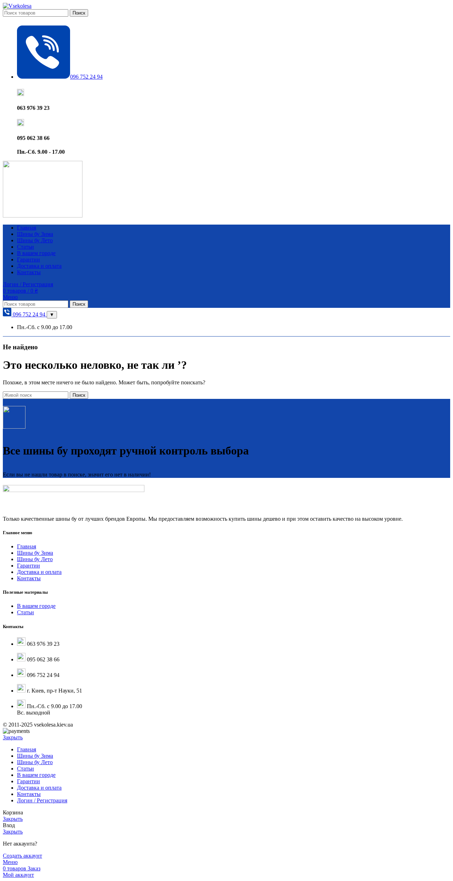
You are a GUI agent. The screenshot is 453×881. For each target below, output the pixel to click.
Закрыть (13, 737)
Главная (26, 546)
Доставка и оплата (39, 572)
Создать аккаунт (22, 856)
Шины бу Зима (35, 553)
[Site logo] (17, 6)
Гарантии (28, 566)
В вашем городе (36, 606)
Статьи (25, 612)
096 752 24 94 (29, 314)
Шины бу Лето (35, 559)
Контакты (29, 578)
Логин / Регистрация (42, 800)
